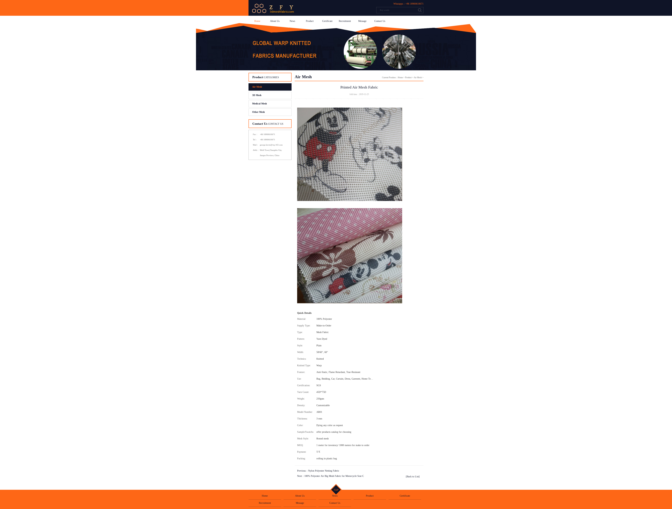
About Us (274, 21)
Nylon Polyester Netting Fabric (323, 470)
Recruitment (345, 21)
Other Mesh (258, 112)
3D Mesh (256, 95)
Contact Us (379, 21)
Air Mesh (257, 87)
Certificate (327, 21)
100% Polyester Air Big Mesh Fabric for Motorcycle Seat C (334, 476)
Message (362, 21)
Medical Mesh (259, 103)
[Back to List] (413, 476)
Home (257, 21)
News (292, 21)
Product (310, 21)
